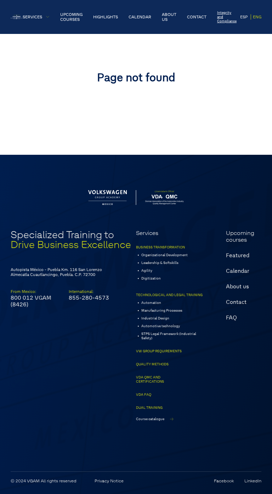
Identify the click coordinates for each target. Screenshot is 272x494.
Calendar (237, 270)
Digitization (151, 278)
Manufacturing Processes (161, 310)
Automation (151, 303)
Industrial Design (155, 318)
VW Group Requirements (159, 351)
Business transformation (160, 247)
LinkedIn (252, 480)
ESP (244, 16)
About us (237, 286)
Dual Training (149, 408)
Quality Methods (152, 364)
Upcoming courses (240, 236)
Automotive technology (160, 326)
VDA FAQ (143, 395)
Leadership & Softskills (159, 263)
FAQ (231, 317)
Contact (236, 302)
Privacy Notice (109, 480)
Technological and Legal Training (169, 295)
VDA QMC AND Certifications (150, 379)
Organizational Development (164, 255)
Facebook (224, 480)
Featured (237, 255)
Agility (146, 271)
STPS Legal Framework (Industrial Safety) (168, 336)
